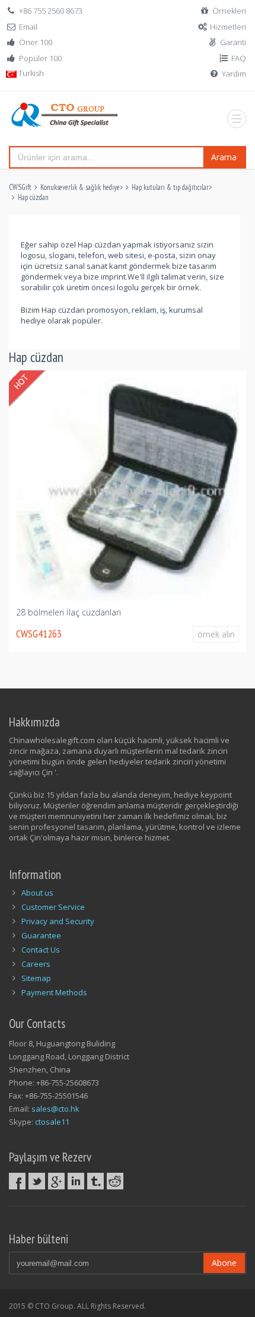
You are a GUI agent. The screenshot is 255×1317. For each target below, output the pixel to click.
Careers (35, 964)
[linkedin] (76, 1181)
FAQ (238, 58)
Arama (224, 157)
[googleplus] (56, 1181)
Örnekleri (229, 10)
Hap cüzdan (33, 197)
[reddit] (115, 1181)
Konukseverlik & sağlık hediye (80, 187)
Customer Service (53, 907)
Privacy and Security (57, 921)
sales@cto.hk (55, 1108)
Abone (224, 1262)
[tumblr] (95, 1181)
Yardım (234, 73)
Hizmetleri (228, 26)
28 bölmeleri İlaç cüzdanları (68, 612)
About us (37, 892)
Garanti (233, 42)
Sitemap (36, 978)
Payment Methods (54, 992)
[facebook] (17, 1181)
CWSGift (20, 187)
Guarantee (41, 935)
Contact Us (40, 949)
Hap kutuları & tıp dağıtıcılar (170, 187)
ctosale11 (52, 1121)
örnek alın (216, 634)
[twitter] (36, 1181)
